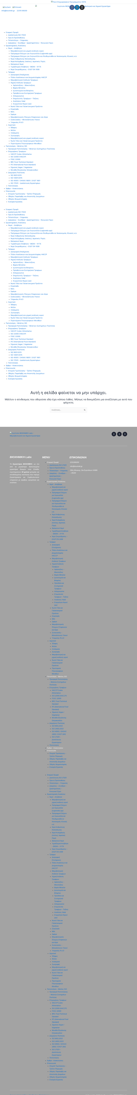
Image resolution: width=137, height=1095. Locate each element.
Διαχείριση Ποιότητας (16, 173)
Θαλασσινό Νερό (17, 64)
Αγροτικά (11, 125)
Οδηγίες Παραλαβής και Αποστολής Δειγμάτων (26, 196)
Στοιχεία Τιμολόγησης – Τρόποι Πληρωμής (24, 194)
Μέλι (12, 112)
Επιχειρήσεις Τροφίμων (17, 151)
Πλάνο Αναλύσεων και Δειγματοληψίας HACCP (29, 77)
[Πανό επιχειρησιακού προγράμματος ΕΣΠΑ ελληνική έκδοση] (68, 2)
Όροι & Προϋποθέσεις (16, 38)
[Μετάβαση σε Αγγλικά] (7, 7)
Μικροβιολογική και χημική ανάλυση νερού (27, 51)
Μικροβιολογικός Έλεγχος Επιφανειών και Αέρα (29, 117)
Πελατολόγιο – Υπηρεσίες (18, 40)
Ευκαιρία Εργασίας (15, 202)
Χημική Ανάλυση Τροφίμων (21, 83)
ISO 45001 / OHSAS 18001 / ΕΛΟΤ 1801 (25, 181)
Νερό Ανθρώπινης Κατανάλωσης (23, 59)
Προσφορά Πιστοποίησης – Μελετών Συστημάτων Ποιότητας (31, 149)
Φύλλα (13, 130)
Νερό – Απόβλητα (15, 48)
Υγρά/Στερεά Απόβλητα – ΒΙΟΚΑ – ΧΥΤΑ (26, 67)
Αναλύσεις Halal (19, 101)
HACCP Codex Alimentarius (21, 154)
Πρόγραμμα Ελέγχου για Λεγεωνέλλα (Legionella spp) (31, 54)
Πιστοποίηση (13, 186)
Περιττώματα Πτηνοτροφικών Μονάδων (26, 143)
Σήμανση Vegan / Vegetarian (21, 167)
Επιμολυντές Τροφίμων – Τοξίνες (26, 98)
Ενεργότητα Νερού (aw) (22, 104)
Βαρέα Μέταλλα (19, 88)
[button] (68, 206)
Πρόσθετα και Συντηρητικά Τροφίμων (27, 93)
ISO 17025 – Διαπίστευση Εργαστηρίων (25, 183)
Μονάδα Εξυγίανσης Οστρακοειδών (24, 170)
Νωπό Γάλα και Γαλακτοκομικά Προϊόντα (26, 106)
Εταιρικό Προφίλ (12, 32)
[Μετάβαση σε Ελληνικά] (17, 7)
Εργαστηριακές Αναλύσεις (16, 46)
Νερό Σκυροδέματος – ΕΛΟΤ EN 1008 (25, 69)
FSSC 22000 (15, 159)
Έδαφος (14, 128)
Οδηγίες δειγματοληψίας (17, 199)
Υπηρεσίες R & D (17, 122)
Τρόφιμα (11, 72)
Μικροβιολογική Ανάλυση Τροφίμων (24, 80)
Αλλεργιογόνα (18, 96)
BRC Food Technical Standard (22, 162)
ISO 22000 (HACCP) (18, 157)
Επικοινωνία (10, 191)
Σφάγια (13, 114)
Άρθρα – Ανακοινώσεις (14, 188)
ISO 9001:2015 (16, 175)
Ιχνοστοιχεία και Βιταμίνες (23, 91)
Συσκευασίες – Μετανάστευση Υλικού (25, 120)
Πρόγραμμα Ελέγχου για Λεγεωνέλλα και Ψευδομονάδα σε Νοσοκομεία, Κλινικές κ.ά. (44, 56)
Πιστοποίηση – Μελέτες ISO (16, 146)
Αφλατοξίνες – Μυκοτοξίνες (24, 85)
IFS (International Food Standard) (23, 165)
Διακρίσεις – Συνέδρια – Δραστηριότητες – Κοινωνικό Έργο (30, 43)
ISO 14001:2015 (16, 178)
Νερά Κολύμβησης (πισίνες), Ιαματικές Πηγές (28, 61)
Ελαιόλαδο (15, 109)
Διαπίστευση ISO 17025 (17, 35)
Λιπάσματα (15, 133)
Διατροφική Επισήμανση (20, 75)
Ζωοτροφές (15, 136)
